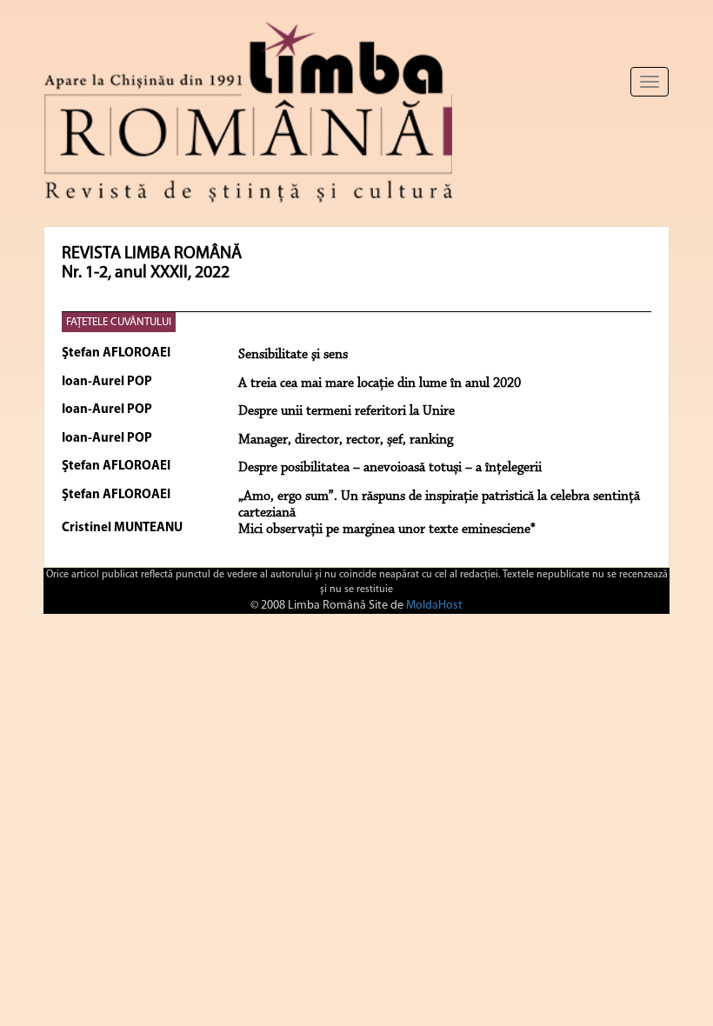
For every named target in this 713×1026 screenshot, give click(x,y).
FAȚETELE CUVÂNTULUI (118, 322)
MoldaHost (434, 605)
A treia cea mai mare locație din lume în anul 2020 (379, 383)
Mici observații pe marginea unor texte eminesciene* (387, 529)
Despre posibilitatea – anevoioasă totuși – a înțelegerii (390, 468)
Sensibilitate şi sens (293, 355)
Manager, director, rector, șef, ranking (345, 440)
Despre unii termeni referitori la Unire (346, 411)
